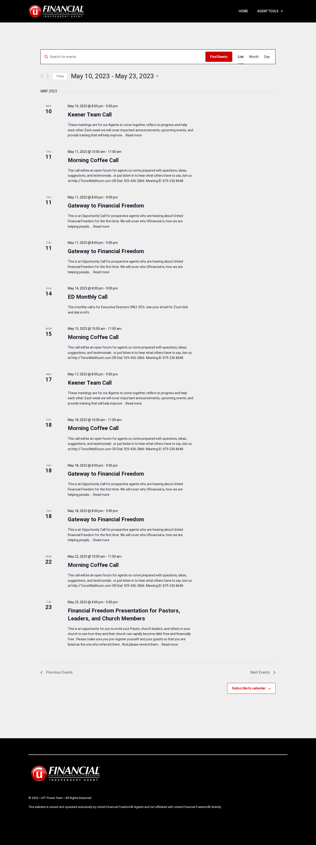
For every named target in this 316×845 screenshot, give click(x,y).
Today (60, 76)
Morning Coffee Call (93, 160)
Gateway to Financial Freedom (106, 205)
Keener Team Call (90, 114)
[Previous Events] (41, 76)
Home (243, 11)
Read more (134, 135)
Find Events (219, 57)
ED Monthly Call (88, 297)
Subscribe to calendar (249, 688)
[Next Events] (47, 76)
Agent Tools (268, 11)
